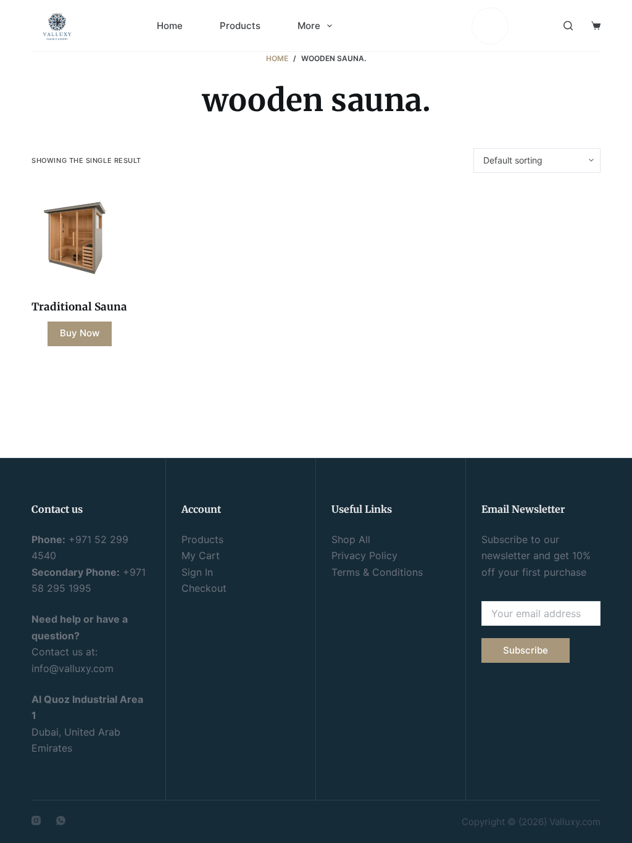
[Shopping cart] (596, 25)
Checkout (204, 588)
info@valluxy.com (72, 668)
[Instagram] (36, 820)
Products (240, 25)
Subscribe (525, 650)
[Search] (568, 25)
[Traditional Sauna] (79, 236)
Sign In (197, 572)
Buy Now (79, 333)
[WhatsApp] (60, 820)
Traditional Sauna (79, 307)
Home (170, 25)
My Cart (200, 555)
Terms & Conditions (377, 572)
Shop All (350, 539)
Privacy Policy (364, 555)
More (308, 25)
